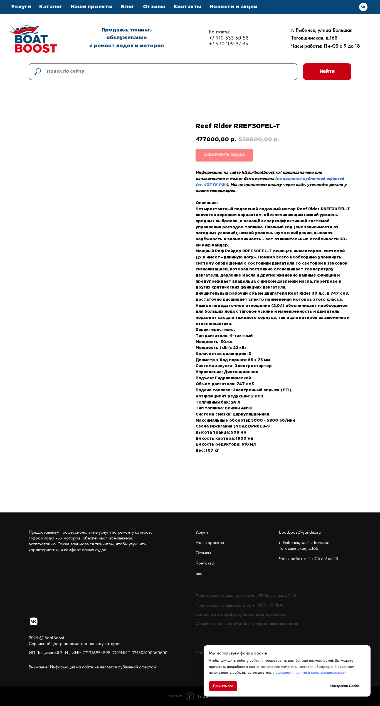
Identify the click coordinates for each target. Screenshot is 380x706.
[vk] (363, 7)
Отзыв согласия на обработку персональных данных (247, 623)
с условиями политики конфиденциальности (309, 672)
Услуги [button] (21, 7)
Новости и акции (234, 7)
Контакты (187, 7)
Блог (128, 7)
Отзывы (154, 7)
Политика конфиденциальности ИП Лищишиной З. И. (246, 595)
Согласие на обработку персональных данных (240, 614)
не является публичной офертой (125, 667)
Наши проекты (92, 7)
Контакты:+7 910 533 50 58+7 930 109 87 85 (229, 38)
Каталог (51, 7)
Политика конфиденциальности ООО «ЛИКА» (240, 605)
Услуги (202, 532)
